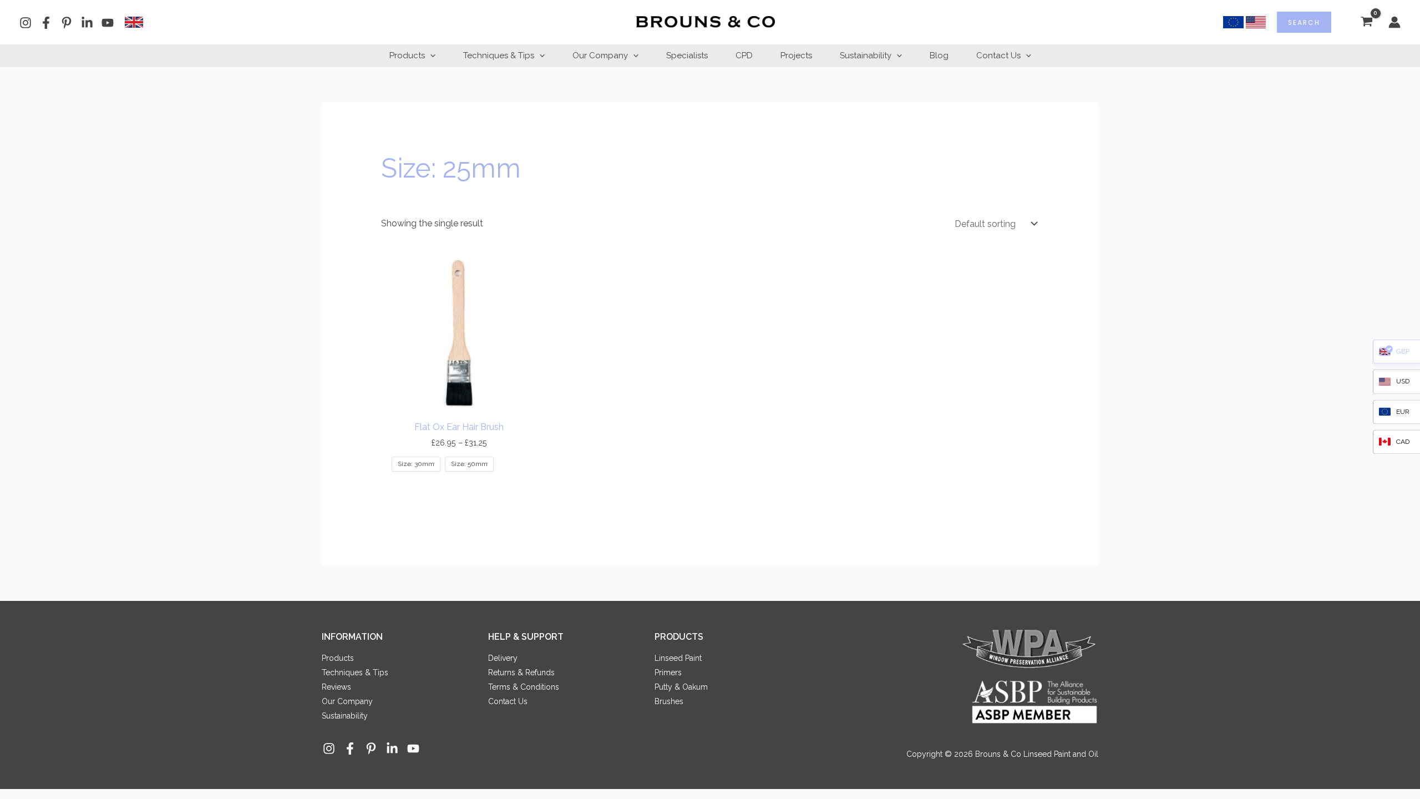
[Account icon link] (1394, 22)
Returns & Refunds (521, 672)
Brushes (669, 701)
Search (1304, 22)
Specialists (687, 55)
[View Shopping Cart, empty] (1366, 22)
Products (407, 55)
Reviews (336, 686)
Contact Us (998, 55)
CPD (744, 55)
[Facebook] (46, 23)
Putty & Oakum (681, 686)
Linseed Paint (678, 658)
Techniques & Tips (498, 55)
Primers (668, 672)
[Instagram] (25, 23)
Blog (939, 55)
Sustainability (865, 55)
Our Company (600, 55)
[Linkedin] (87, 23)
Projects (796, 55)
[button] (430, 55)
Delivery (503, 658)
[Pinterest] (66, 23)
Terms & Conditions (523, 686)
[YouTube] (108, 23)
